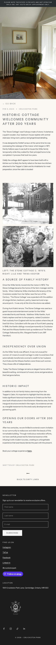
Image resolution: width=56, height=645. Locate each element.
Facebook (6, 557)
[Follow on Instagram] (10, 628)
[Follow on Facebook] (4, 628)
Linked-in (6, 562)
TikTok (5, 552)
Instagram (7, 547)
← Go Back (9, 103)
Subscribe (12, 533)
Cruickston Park (28, 109)
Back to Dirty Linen (28, 479)
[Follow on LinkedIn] (24, 628)
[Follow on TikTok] (17, 628)
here (29, 451)
